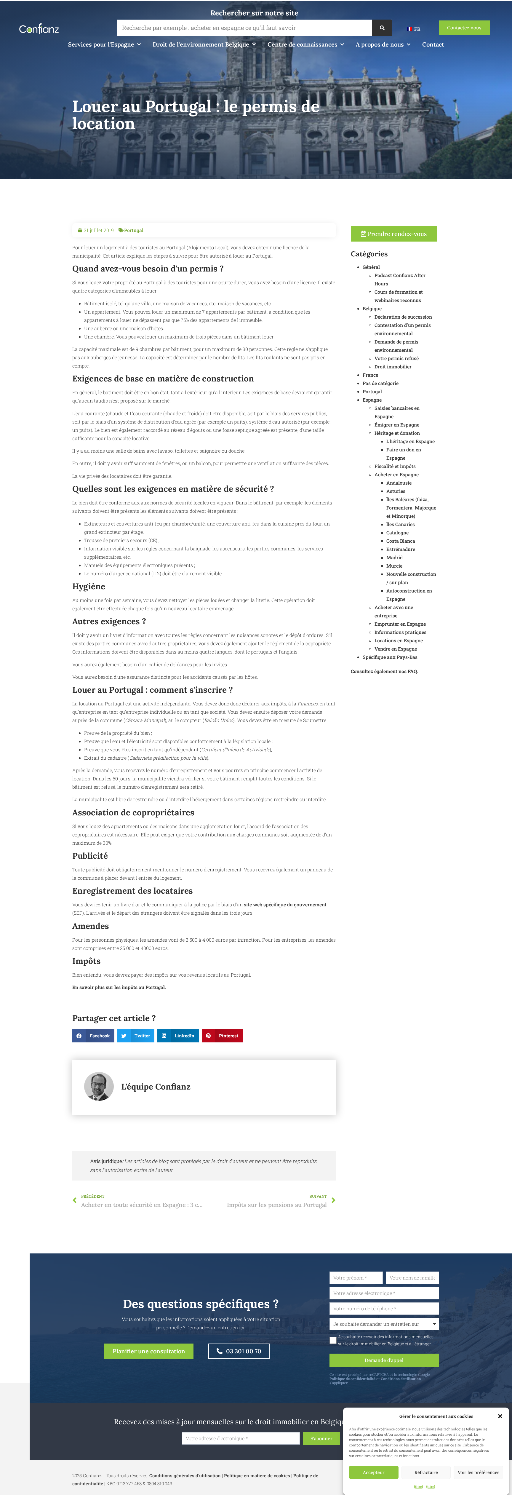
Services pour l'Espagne (101, 44)
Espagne (372, 400)
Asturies (395, 491)
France (370, 375)
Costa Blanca (400, 541)
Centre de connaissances (302, 44)
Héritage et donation (397, 433)
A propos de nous (380, 44)
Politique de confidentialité (352, 1378)
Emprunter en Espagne (400, 624)
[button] (500, 1416)
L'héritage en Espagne (410, 441)
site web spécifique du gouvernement (285, 904)
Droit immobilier (393, 366)
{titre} (418, 1486)
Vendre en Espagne (396, 649)
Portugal (133, 230)
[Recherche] (382, 28)
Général (371, 267)
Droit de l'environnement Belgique (201, 44)
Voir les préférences (478, 1472)
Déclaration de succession (403, 317)
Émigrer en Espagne (397, 424)
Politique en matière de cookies (257, 1475)
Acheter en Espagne (397, 474)
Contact (433, 44)
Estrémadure (400, 549)
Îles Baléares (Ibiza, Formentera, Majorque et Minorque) (411, 507)
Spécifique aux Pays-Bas (390, 657)
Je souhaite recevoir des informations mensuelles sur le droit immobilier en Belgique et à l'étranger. (385, 1340)
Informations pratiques (400, 632)
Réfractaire (426, 1472)
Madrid (394, 557)
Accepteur (374, 1472)
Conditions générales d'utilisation (185, 1475)
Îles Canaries (400, 524)
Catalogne (397, 532)
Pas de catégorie (381, 383)
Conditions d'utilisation (401, 1378)
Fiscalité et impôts (395, 466)
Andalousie (399, 483)
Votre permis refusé (397, 358)
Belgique (372, 308)
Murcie (394, 566)
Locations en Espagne (399, 640)
